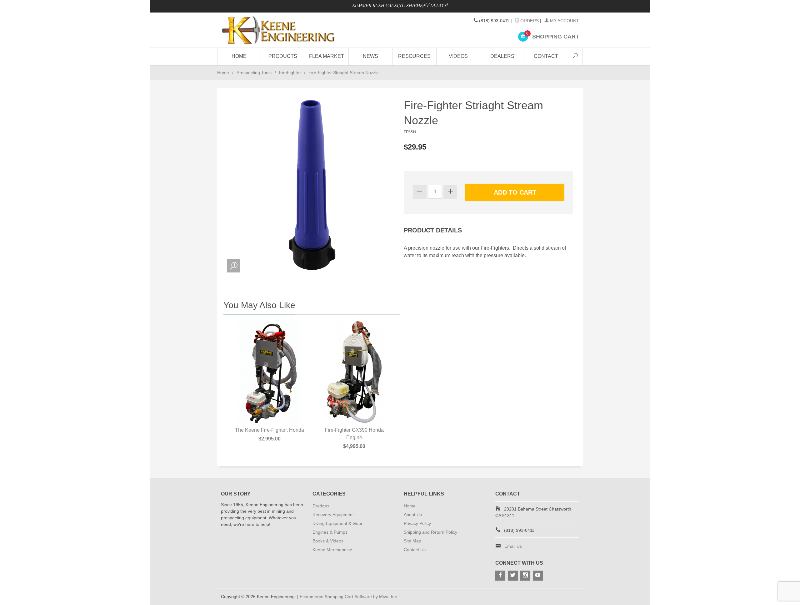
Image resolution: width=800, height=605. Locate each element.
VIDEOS (458, 56)
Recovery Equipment (333, 514)
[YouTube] (538, 576)
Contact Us (415, 549)
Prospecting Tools (254, 72)
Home (239, 56)
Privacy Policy (417, 523)
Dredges (320, 505)
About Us (413, 514)
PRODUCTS (282, 56)
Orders (529, 20)
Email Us (513, 546)
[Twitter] (513, 576)
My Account (564, 20)
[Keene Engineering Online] (278, 29)
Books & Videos (327, 540)
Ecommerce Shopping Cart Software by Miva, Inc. (349, 596)
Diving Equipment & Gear (337, 523)
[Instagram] (525, 576)
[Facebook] (500, 576)
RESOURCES (414, 56)
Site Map (412, 540)
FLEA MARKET (326, 56)
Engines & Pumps (330, 532)
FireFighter (290, 72)
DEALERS (502, 56)
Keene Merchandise (332, 549)
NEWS (370, 56)
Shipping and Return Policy (430, 532)
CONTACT (546, 56)
